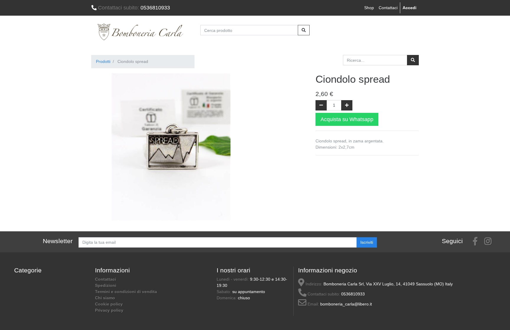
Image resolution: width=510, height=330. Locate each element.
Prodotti (103, 61)
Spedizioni (105, 285)
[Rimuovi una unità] (321, 105)
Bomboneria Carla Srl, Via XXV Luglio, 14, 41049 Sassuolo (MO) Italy (388, 284)
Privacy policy (109, 310)
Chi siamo (105, 297)
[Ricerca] (413, 60)
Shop (369, 7)
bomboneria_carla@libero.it (346, 304)
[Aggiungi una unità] (346, 105)
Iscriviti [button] (366, 242)
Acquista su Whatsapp (347, 119)
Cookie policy (109, 304)
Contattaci (388, 7)
